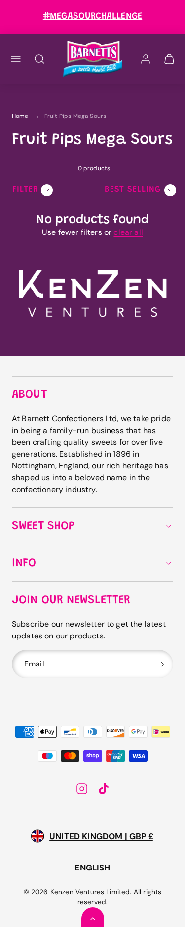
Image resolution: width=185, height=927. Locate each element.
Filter (25, 190)
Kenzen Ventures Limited (90, 892)
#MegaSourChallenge (92, 16)
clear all (128, 232)
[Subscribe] (162, 664)
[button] (16, 59)
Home (20, 116)
